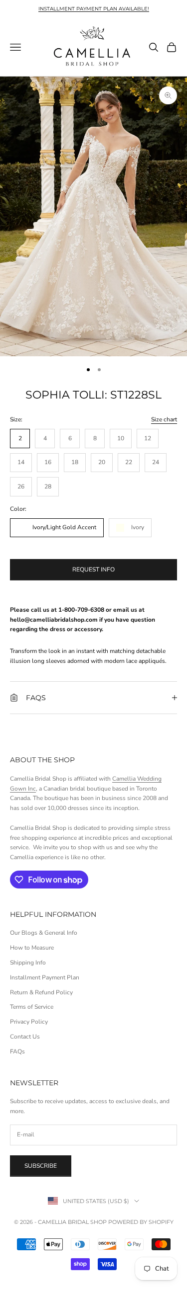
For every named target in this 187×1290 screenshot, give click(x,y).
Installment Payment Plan (44, 977)
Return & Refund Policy (41, 992)
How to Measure (32, 948)
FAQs (17, 1051)
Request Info (93, 569)
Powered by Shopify (141, 1221)
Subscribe (40, 1166)
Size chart (164, 419)
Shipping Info (28, 963)
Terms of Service (31, 1007)
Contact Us (25, 1037)
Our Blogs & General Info (43, 933)
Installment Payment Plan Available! (93, 8)
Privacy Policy (29, 1022)
